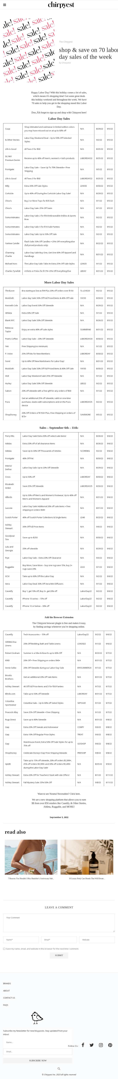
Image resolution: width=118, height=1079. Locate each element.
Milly (7, 185)
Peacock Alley (11, 712)
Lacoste (8, 508)
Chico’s (8, 200)
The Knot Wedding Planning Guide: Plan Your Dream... (87, 878)
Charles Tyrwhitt (12, 271)
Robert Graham (12, 653)
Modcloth (9, 298)
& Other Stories (12, 139)
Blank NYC (10, 320)
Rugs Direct (10, 719)
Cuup (7, 128)
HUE (7, 376)
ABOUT (6, 990)
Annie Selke (10, 667)
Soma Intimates (12, 217)
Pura (7, 401)
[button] (59, 1069)
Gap (7, 727)
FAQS (5, 1005)
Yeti (7, 346)
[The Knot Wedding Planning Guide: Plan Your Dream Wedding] (87, 857)
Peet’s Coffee (11, 338)
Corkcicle (9, 193)
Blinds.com (10, 693)
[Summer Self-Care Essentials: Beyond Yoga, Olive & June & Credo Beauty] (31, 857)
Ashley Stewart (12, 686)
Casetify (9, 591)
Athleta (8, 313)
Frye (7, 557)
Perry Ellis (9, 436)
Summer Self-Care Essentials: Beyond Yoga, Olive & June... (31, 878)
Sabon (8, 390)
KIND (7, 660)
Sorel (7, 361)
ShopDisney (11, 414)
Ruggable (9, 567)
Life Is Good (10, 149)
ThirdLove (9, 290)
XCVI (7, 576)
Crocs (7, 476)
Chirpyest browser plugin (49, 623)
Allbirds (8, 497)
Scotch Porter (11, 517)
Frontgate (9, 169)
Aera (7, 583)
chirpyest (66, 62)
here (84, 112)
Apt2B (8, 764)
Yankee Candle (12, 243)
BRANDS (7, 983)
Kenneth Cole (11, 305)
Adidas (8, 443)
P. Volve (9, 353)
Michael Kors (11, 263)
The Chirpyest (66, 41)
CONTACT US (9, 997)
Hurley (8, 383)
